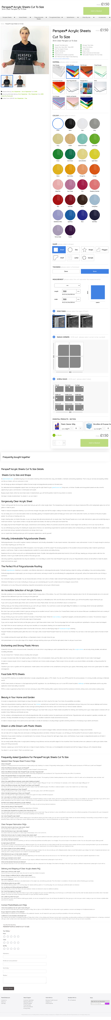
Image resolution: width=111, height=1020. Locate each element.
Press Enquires (49, 1003)
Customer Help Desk (28, 1000)
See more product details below (61, 58)
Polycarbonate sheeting (61, 773)
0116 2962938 (45, 909)
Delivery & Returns (28, 1001)
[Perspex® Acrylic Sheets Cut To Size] (25, 50)
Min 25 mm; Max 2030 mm (68, 302)
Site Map (3, 1003)
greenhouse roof (56, 487)
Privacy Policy (27, 1008)
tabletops (81, 683)
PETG (21, 804)
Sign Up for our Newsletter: (98, 1001)
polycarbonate (10, 570)
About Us (3, 1001)
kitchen (38, 704)
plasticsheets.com (8, 479)
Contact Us (4, 1000)
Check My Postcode (7, 96)
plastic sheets (7, 798)
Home (2, 23)
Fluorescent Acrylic (64, 628)
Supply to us (49, 1001)
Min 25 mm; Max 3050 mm (68, 294)
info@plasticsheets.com (89, 909)
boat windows (57, 617)
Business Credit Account (51, 1000)
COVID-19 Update (28, 1003)
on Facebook (72, 1000)
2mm (70, 783)
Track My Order (27, 1005)
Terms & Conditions (28, 1006)
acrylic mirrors (79, 649)
